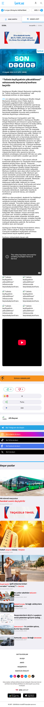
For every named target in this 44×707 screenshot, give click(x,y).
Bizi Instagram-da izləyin (13, 434)
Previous (2, 10)
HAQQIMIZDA (22, 667)
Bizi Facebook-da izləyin (13, 446)
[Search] (41, 3)
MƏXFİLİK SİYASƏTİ (22, 671)
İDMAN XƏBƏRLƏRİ (22, 378)
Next (41, 10)
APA (3, 99)
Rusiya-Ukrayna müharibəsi (15, 10)
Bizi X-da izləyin (10, 452)
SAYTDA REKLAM (22, 654)
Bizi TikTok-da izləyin (12, 440)
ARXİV (22, 662)
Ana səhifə (32, 25)
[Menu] (3, 3)
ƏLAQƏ (22, 658)
